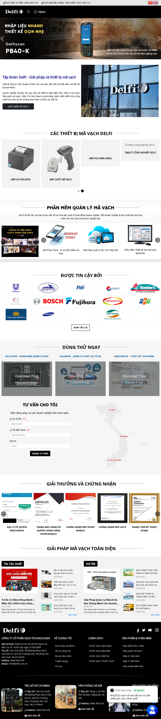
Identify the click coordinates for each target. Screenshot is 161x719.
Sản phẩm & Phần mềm (136, 638)
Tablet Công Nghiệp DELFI (140, 152)
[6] (16, 314)
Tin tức (58, 666)
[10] (80, 288)
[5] (48, 314)
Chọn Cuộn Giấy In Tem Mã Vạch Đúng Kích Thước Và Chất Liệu (65, 595)
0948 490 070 (31, 2)
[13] (145, 288)
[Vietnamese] (150, 2)
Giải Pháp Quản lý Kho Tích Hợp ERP (61, 250)
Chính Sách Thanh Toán (101, 661)
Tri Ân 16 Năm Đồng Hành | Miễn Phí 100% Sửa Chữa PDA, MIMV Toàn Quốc (18, 601)
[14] (16, 301)
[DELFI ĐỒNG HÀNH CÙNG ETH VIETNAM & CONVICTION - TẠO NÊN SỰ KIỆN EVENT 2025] (128, 608)
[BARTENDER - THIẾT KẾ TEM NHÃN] (134, 388)
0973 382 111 (84, 2)
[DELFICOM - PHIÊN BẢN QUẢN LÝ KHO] (27, 386)
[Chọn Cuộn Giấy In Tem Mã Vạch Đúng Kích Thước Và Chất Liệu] (46, 596)
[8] (112, 301)
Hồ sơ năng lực (63, 650)
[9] (48, 288)
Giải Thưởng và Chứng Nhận (81, 484)
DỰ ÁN (90, 563)
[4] (80, 314)
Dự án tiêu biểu (63, 656)
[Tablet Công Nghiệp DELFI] (140, 145)
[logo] (13, 15)
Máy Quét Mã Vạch (61, 179)
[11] (112, 288)
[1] (145, 314)
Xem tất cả (80, 327)
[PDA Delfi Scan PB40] (80, 38)
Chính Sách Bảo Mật (99, 650)
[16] (80, 301)
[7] (145, 301)
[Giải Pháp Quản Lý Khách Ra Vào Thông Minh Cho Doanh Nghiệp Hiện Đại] (102, 592)
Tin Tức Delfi (13, 563)
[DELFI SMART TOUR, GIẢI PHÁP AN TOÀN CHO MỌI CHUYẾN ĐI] (128, 573)
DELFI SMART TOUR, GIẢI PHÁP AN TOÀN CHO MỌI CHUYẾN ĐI (147, 572)
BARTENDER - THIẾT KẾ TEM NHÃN (134, 356)
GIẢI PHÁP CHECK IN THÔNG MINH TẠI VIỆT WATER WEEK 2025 (145, 595)
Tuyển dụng (61, 661)
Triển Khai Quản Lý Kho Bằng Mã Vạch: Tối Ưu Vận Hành (65, 583)
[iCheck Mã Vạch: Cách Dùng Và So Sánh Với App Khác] (46, 608)
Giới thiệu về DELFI (65, 645)
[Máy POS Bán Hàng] (100, 148)
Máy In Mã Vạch (131, 661)
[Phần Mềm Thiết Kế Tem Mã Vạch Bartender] (101, 234)
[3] (16, 288)
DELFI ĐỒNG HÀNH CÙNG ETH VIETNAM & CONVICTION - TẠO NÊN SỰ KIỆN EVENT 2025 (147, 607)
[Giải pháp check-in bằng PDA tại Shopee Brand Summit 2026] (20, 241)
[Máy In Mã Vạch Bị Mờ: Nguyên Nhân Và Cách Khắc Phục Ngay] (46, 573)
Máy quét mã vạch (132, 650)
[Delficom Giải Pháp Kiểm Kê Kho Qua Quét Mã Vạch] (140, 234)
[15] (48, 301)
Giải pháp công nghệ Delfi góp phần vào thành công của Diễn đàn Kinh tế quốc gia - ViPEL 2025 (147, 583)
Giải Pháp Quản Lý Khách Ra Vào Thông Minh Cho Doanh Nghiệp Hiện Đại (100, 601)
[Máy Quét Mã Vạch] (61, 158)
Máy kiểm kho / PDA (133, 645)
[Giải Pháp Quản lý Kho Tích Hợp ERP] (61, 234)
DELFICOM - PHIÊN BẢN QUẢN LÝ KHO (26, 356)
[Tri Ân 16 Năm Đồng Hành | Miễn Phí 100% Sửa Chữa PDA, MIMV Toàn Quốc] (19, 592)
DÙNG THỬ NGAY (81, 347)
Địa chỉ (13, 441)
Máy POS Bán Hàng (100, 158)
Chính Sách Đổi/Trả (99, 656)
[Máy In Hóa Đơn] (21, 158)
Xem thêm (73, 615)
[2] (112, 314)
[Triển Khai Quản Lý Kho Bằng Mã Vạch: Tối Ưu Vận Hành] (46, 584)
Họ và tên (19, 418)
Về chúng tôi (63, 638)
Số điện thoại (21, 430)
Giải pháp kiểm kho (133, 666)
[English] (156, 2)
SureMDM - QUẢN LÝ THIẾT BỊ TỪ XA (80, 356)
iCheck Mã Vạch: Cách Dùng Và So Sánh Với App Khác (65, 607)
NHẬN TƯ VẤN (40, 453)
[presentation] (3, 242)
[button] (28, 12)
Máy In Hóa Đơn (20, 179)
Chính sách (95, 638)
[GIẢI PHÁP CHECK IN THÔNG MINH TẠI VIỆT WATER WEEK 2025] (128, 596)
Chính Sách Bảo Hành (100, 645)
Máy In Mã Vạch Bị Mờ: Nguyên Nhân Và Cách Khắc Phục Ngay (63, 572)
